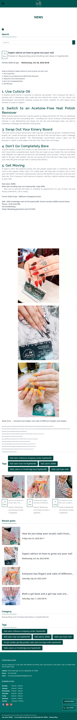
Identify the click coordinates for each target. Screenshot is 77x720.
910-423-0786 (12, 673)
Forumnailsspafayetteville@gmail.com (20, 676)
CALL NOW (69, 707)
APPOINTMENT (69, 701)
